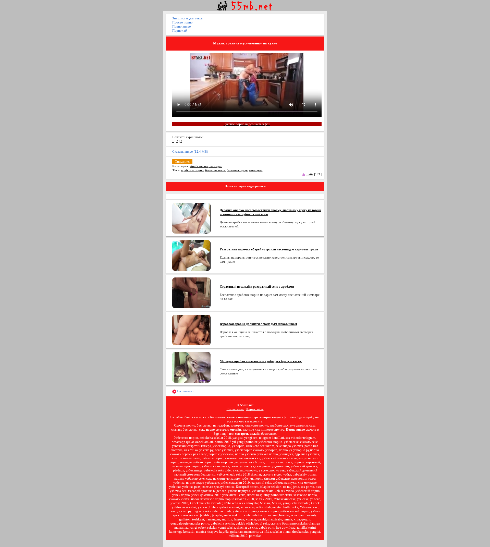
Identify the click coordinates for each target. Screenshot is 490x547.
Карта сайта (255, 409)
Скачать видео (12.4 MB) (190, 151)
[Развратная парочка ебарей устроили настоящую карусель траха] (191, 255)
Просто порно (182, 22)
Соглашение (235, 409)
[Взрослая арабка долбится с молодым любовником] (191, 330)
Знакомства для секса (187, 18)
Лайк (309, 174)
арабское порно (192, 170)
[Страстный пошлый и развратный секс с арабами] (191, 292)
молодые (255, 170)
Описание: (182, 161)
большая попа (215, 170)
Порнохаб (179, 30)
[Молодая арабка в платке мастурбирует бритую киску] (191, 367)
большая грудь (237, 170)
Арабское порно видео (206, 166)
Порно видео (181, 26)
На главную (184, 391)
